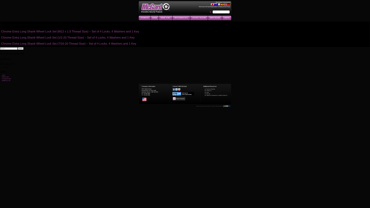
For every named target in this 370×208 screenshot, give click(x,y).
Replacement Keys (181, 18)
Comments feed (6, 78)
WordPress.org (6, 80)
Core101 (227, 106)
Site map (208, 93)
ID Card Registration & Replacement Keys (218, 6)
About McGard (215, 18)
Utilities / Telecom (199, 18)
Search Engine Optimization (214, 106)
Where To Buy (165, 18)
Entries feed (5, 77)
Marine (154, 18)
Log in (3, 75)
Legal (207, 92)
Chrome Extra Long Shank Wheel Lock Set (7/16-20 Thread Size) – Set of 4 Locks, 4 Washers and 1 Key (68, 43)
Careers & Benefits (210, 89)
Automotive (144, 18)
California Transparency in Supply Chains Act (216, 95)
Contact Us (208, 90)
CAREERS (227, 18)
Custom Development (201, 106)
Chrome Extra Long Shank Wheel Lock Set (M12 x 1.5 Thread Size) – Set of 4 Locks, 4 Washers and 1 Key (70, 31)
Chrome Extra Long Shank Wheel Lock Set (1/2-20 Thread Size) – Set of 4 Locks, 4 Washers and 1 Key (68, 37)
